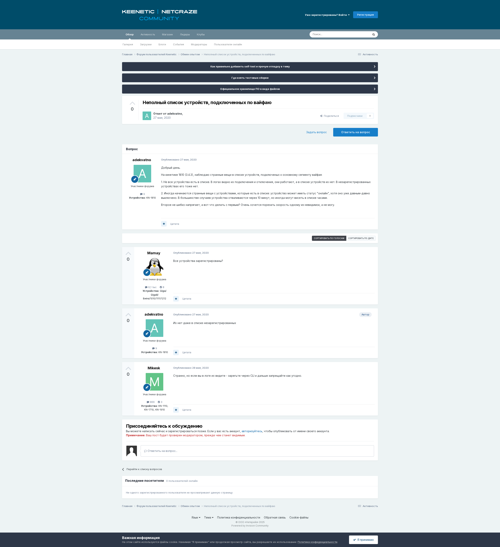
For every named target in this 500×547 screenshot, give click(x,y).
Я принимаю (365, 539)
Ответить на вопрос (355, 132)
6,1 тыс (152, 287)
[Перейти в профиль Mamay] (154, 267)
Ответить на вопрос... (162, 450)
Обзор (130, 34)
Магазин (167, 34)
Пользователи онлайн (228, 44)
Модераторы (199, 44)
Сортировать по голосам (329, 238)
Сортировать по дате (361, 238)
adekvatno (174, 113)
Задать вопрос (316, 132)
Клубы (201, 34)
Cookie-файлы (298, 517)
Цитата (174, 223)
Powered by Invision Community (250, 525)
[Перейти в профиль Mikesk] (154, 382)
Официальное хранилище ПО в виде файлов (250, 88)
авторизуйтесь (252, 431)
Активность (148, 34)
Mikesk (154, 368)
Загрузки (146, 44)
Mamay (153, 253)
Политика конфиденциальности (238, 517)
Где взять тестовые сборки (250, 77)
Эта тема (359, 34)
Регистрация (365, 14)
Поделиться (330, 115)
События (178, 44)
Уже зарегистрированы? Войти (326, 14)
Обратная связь (275, 517)
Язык (195, 517)
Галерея (128, 44)
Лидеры (185, 34)
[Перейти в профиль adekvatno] (147, 116)
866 (152, 401)
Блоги (162, 44)
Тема (208, 517)
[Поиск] (373, 34)
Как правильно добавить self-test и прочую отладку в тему (250, 66)
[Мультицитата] (164, 224)
